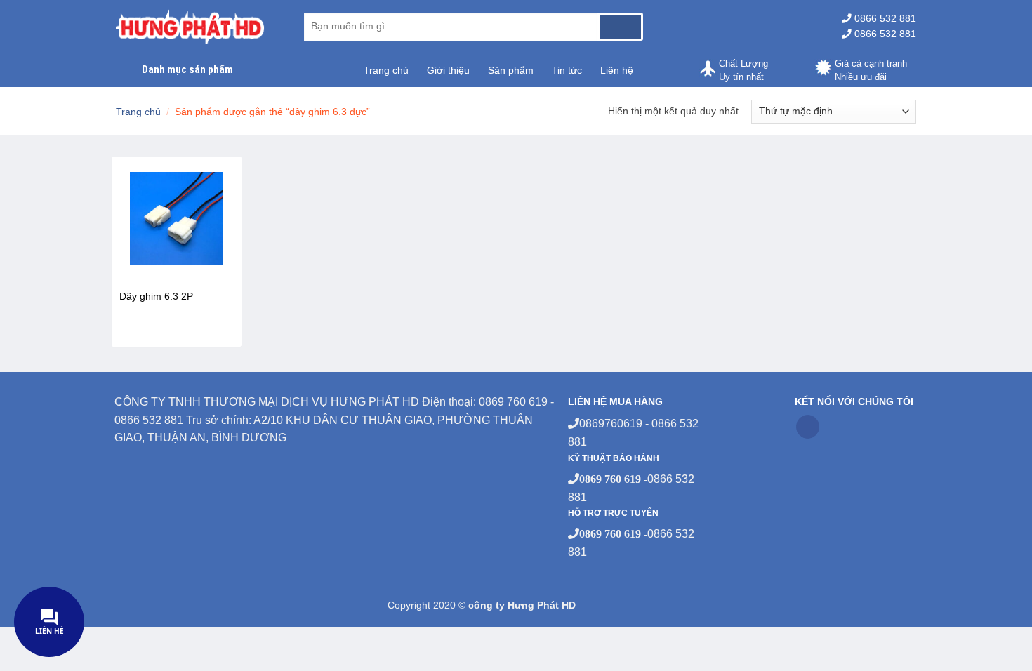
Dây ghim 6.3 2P (156, 296)
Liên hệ (616, 70)
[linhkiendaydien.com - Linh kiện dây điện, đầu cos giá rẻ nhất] (199, 26)
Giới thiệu (448, 70)
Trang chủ (386, 70)
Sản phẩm (511, 70)
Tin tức (567, 70)
